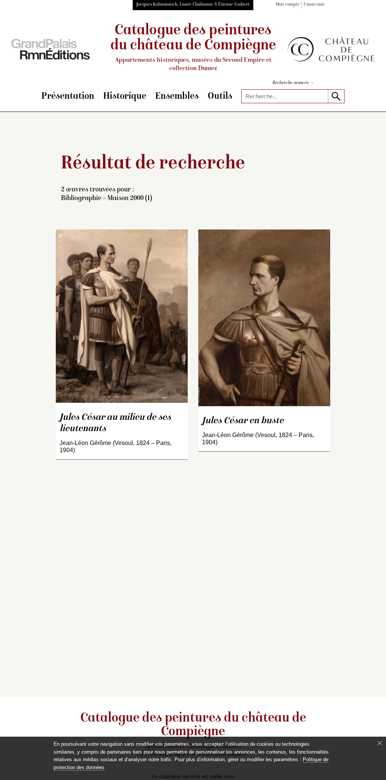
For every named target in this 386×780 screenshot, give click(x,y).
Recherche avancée (293, 83)
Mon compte (288, 4)
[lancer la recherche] (336, 96)
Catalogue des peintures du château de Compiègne (193, 47)
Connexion (314, 4)
